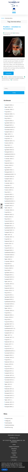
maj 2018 (7, 312)
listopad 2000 (8, 406)
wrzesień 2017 (9, 330)
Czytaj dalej (8, 73)
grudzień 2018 (8, 297)
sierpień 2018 (8, 306)
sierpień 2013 (8, 397)
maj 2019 (7, 286)
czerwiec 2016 (8, 357)
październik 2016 (9, 350)
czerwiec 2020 (8, 261)
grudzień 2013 (8, 391)
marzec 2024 (8, 165)
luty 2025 (7, 145)
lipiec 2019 (7, 281)
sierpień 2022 (8, 205)
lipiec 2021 (7, 234)
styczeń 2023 (8, 194)
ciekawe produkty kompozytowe (15, 77)
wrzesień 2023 (9, 176)
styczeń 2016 (8, 368)
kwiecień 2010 (8, 404)
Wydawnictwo (14, 457)
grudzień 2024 (8, 149)
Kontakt (14, 450)
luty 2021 (7, 245)
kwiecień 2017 (8, 341)
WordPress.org (9, 427)
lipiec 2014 (7, 384)
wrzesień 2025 (9, 129)
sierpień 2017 (8, 333)
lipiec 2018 (7, 308)
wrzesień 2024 (9, 156)
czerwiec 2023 (8, 183)
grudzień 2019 (8, 272)
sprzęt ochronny (6, 80)
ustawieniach (22, 467)
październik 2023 (9, 174)
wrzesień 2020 (9, 254)
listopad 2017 (8, 326)
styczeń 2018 (8, 321)
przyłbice (22, 78)
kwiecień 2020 (8, 266)
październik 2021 (9, 228)
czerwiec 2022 (8, 210)
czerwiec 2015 (8, 375)
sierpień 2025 (8, 131)
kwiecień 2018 (8, 315)
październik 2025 (9, 127)
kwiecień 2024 (8, 163)
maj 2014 (7, 386)
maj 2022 (7, 212)
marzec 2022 (8, 216)
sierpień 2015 (8, 373)
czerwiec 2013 (8, 402)
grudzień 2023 (8, 169)
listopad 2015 (8, 371)
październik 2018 (9, 301)
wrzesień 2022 (9, 203)
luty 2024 (7, 167)
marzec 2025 (8, 143)
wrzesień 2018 (9, 304)
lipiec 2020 (7, 259)
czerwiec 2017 (8, 337)
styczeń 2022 (8, 221)
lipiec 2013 (7, 400)
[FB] (12, 460)
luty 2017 (7, 346)
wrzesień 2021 (9, 230)
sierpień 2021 (8, 232)
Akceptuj (4, 469)
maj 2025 (7, 138)
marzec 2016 (8, 364)
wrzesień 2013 (9, 395)
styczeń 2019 (8, 295)
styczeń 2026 (8, 120)
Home (2, 18)
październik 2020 (9, 252)
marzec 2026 (8, 116)
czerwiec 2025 (8, 136)
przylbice (17, 78)
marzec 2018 (8, 317)
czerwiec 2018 (8, 310)
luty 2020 (7, 270)
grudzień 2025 (8, 123)
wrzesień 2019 (9, 277)
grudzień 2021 (8, 223)
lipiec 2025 (7, 134)
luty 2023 (7, 192)
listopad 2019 (8, 274)
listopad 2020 (8, 250)
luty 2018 (7, 319)
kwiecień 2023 (8, 187)
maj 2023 (7, 185)
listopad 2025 (8, 125)
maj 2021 (7, 239)
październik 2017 (9, 328)
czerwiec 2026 (8, 109)
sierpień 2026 (8, 105)
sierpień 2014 (8, 382)
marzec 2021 (8, 243)
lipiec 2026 (7, 107)
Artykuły (5, 77)
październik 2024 (9, 154)
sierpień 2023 (8, 178)
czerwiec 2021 (8, 236)
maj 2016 (7, 359)
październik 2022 (9, 201)
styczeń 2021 (8, 248)
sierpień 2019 (8, 279)
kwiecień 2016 (8, 362)
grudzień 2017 (8, 324)
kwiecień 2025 (8, 140)
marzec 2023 (8, 190)
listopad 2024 (8, 152)
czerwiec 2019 (8, 283)
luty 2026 (7, 118)
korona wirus (5, 78)
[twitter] (15, 460)
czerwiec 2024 (8, 158)
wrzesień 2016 (9, 353)
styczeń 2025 (8, 147)
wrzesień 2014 (9, 379)
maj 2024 (7, 161)
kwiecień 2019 (8, 288)
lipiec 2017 (7, 335)
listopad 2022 (8, 198)
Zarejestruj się (8, 418)
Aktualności (14, 448)
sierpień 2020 (8, 257)
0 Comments (15, 80)
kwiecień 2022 (8, 214)
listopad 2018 (8, 299)
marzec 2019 (8, 290)
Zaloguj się (7, 420)
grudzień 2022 (8, 196)
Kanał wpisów (8, 423)
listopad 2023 (8, 172)
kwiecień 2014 (8, 388)
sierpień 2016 (8, 355)
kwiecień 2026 (8, 114)
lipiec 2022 (7, 207)
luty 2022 (7, 219)
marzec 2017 (8, 344)
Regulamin (14, 453)
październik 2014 (9, 377)
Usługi (14, 455)
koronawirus (12, 78)
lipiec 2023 (7, 181)
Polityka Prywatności (14, 446)
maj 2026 (7, 111)
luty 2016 (7, 366)
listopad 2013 (8, 393)
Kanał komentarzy (9, 425)
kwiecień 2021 (8, 241)
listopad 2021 (8, 225)
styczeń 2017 (8, 348)
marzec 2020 (8, 268)
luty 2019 (7, 292)
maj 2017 (7, 339)
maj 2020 (7, 263)
